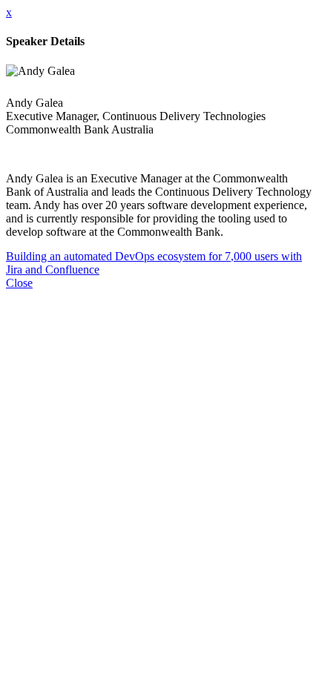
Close (19, 283)
